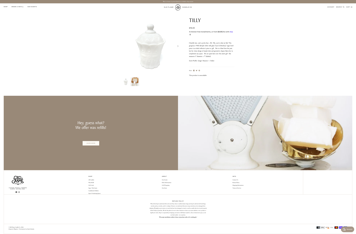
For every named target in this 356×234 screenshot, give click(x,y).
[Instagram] (19, 192)
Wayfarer (16, 229)
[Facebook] (16, 192)
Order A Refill (17, 6)
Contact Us (235, 180)
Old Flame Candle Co (15, 227)
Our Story (164, 188)
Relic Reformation (166, 182)
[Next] (178, 46)
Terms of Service (237, 188)
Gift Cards (91, 185)
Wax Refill (91, 182)
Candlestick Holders (93, 191)
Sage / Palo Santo (92, 188)
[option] (151, 46)
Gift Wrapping (165, 185)
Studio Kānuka (30, 229)
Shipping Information (238, 185)
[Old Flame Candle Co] (178, 7)
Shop (6, 6)
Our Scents (32, 6)
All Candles (91, 180)
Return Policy (236, 182)
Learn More (90, 143)
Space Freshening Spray (94, 193)
